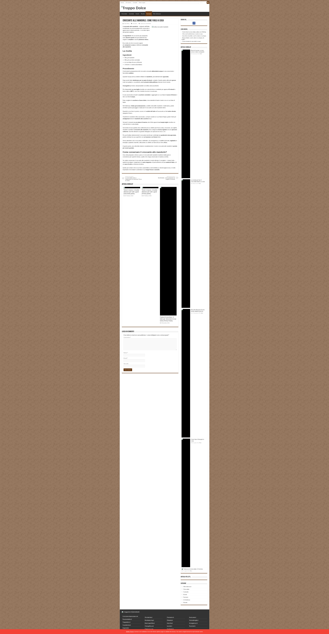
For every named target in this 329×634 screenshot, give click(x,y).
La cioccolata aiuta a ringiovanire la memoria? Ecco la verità (133, 178)
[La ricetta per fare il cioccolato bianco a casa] (186, 243)
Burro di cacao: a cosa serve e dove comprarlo (197, 51)
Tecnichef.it (192, 626)
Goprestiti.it (126, 628)
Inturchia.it (170, 623)
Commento (127, 337)
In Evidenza (186, 600)
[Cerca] (208, 2)
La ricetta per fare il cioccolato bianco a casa (198, 180)
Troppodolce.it (126, 622)
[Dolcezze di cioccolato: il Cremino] (182, 569)
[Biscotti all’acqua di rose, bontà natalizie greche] (186, 373)
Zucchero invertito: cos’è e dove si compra (194, 36)
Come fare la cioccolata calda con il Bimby (194, 32)
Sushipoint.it (170, 629)
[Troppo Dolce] (133, 8)
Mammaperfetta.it (150, 623)
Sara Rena (126, 23)
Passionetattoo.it (127, 619)
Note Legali (142, 2)
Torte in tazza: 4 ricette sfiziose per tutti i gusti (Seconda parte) (131, 191)
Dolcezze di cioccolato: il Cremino (193, 569)
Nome (126, 352)
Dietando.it (170, 620)
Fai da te (148, 13)
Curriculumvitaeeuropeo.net (130, 616)
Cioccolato (124, 13)
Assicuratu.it (192, 617)
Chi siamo (128, 2)
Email (126, 358)
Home (122, 2)
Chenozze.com (149, 629)
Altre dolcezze (157, 13)
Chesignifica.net (149, 626)
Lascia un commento (146, 23)
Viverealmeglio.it (193, 620)
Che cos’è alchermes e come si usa (192, 34)
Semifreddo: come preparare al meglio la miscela (166, 178)
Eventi (137, 13)
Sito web (126, 363)
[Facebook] (194, 23)
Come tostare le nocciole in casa (191, 41)
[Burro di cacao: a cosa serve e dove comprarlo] (186, 114)
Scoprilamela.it (127, 625)
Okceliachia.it (148, 617)
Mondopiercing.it (149, 620)
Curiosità (131, 13)
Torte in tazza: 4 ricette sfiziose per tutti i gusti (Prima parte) (149, 191)
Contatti (135, 2)
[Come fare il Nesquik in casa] (186, 503)
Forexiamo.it (170, 617)
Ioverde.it (169, 626)
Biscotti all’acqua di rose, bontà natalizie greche (198, 310)
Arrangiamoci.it (193, 623)
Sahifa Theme (130, 631)
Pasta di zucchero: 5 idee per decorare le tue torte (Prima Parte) (168, 319)
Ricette (143, 13)
